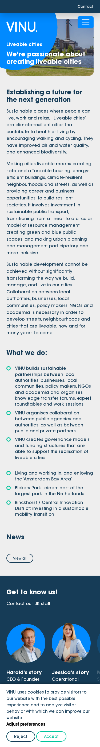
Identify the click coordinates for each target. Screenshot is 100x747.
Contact (84, 7)
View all (19, 558)
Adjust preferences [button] (25, 724)
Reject (20, 736)
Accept (51, 736)
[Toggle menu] (86, 23)
